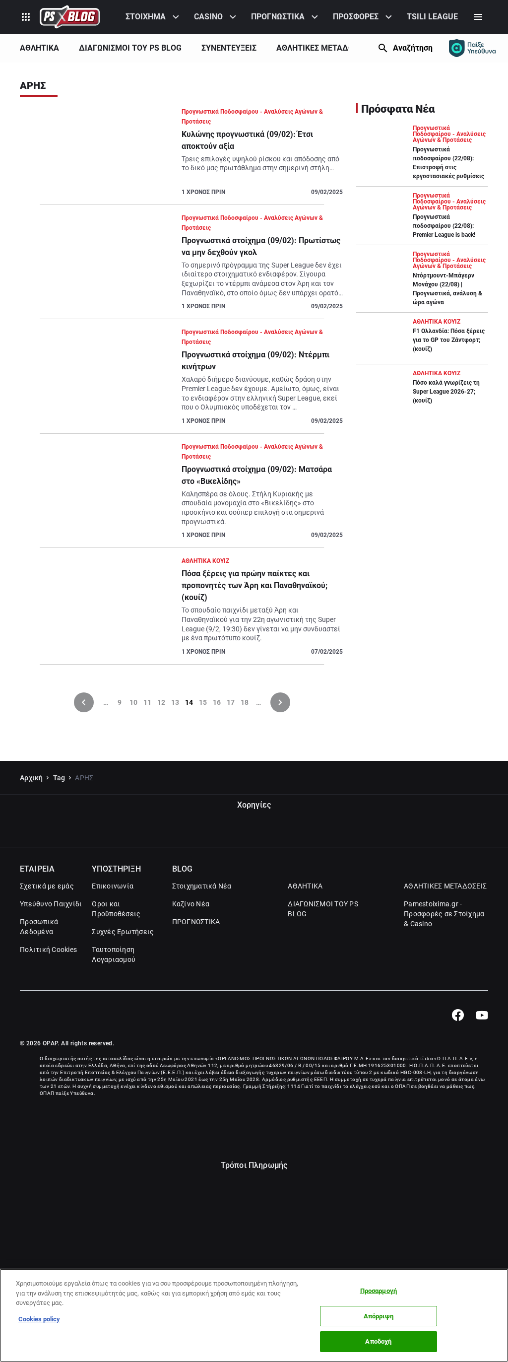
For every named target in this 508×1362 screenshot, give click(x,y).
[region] (254, 1315)
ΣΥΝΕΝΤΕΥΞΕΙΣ (228, 48)
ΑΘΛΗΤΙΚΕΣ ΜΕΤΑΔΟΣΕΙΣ (323, 48)
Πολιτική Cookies (48, 949)
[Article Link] (182, 156)
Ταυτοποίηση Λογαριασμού (113, 954)
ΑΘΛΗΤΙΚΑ (39, 48)
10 (133, 702)
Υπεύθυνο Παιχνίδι (51, 904)
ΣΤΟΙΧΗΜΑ (146, 16)
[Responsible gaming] (472, 48)
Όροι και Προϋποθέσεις (116, 909)
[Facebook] (457, 1015)
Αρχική (31, 778)
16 (217, 702)
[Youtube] (482, 1015)
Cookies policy (39, 1319)
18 (245, 702)
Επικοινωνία (112, 886)
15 (203, 702)
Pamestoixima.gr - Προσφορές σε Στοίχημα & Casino (444, 914)
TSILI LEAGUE (432, 16)
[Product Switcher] (26, 17)
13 (175, 702)
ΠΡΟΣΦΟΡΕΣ (356, 16)
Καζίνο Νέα (191, 904)
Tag (59, 778)
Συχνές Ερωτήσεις (123, 932)
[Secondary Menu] (478, 17)
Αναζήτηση (413, 48)
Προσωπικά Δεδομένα (39, 927)
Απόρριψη (378, 1316)
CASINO (208, 16)
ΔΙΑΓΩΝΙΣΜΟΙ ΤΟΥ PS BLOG (130, 48)
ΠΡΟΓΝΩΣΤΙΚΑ (278, 16)
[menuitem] (154, 17)
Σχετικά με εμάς (47, 886)
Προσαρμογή (378, 1290)
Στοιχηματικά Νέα (202, 886)
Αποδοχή (378, 1341)
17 (231, 702)
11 (147, 702)
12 (161, 702)
